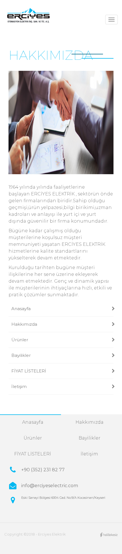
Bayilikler (21, 355)
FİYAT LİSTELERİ (28, 371)
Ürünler (19, 339)
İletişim (19, 386)
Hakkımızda (24, 324)
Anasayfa (21, 308)
